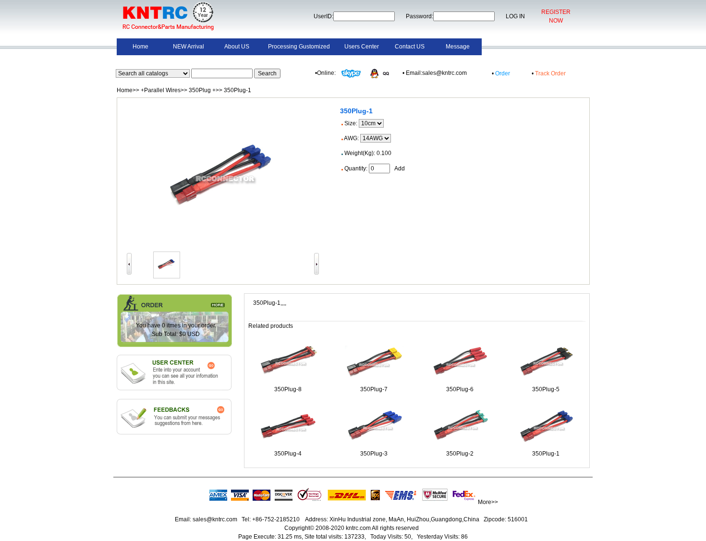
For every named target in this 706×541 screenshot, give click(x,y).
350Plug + (202, 90)
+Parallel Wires (161, 90)
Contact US (410, 46)
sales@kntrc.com (215, 519)
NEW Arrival (188, 46)
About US (236, 46)
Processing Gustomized (299, 46)
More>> (488, 502)
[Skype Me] (351, 73)
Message (458, 46)
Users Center (361, 46)
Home (140, 46)
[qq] (382, 73)
